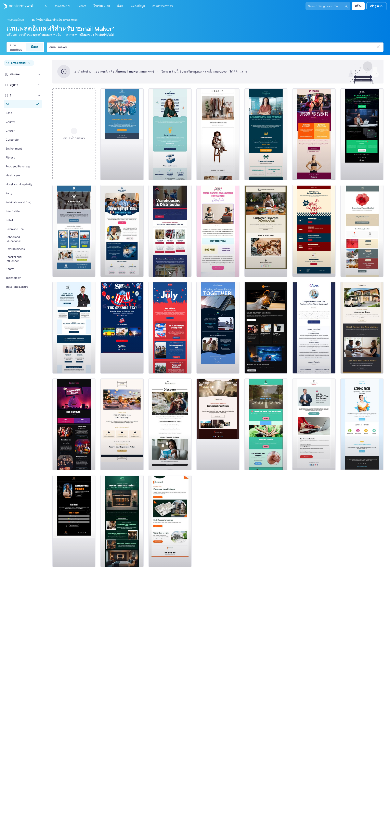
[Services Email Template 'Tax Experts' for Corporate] (313, 424)
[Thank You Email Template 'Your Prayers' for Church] (217, 424)
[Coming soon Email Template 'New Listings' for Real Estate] (362, 328)
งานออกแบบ (16, 47)
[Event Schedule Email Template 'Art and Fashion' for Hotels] (121, 521)
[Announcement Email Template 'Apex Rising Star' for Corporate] (313, 328)
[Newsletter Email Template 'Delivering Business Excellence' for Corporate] (73, 328)
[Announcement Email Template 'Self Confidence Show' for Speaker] (73, 521)
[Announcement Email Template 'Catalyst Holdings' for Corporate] (265, 134)
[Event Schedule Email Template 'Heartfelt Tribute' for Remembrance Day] (362, 231)
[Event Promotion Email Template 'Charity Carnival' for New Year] (265, 424)
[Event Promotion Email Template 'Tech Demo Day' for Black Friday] (362, 134)
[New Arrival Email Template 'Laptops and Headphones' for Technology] (265, 328)
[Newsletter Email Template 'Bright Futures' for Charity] (121, 231)
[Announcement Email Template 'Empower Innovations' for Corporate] (170, 134)
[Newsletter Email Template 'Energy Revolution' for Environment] (217, 328)
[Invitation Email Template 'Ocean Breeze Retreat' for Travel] (170, 424)
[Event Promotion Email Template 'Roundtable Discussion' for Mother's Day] (217, 231)
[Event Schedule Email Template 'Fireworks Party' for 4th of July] (170, 328)
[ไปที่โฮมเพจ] (16, 6)
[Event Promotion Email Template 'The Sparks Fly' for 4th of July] (121, 328)
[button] (39, 74)
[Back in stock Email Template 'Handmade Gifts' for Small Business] (265, 231)
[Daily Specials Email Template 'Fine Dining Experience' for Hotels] (121, 424)
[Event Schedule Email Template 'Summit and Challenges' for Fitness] (313, 134)
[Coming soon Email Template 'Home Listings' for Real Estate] (170, 521)
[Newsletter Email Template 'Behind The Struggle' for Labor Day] (73, 231)
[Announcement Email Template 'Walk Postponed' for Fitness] (121, 134)
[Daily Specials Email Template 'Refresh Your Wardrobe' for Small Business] (217, 134)
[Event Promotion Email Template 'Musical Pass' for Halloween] (73, 424)
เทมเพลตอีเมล (15, 20)
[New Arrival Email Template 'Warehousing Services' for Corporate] (170, 231)
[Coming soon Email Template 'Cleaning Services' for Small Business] (362, 424)
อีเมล (34, 47)
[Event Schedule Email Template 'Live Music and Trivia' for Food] (313, 231)
